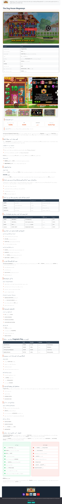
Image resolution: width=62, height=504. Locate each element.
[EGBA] (38, 494)
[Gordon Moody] (34, 494)
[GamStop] (31, 494)
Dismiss (33, 502)
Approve (29, 502)
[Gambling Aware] (27, 494)
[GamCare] (23, 494)
